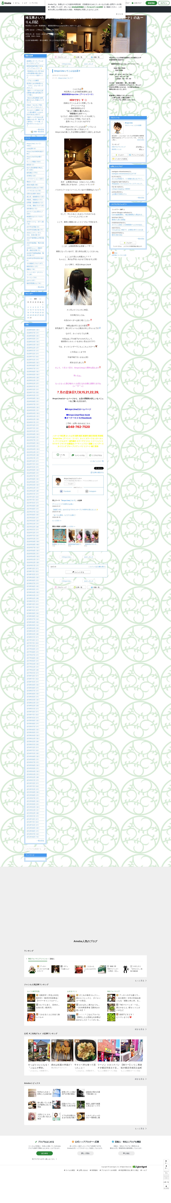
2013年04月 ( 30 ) (33, 807)
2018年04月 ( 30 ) (33, 628)
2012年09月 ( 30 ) (33, 828)
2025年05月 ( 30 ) (33, 374)
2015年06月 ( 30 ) (33, 730)
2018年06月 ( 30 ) (33, 622)
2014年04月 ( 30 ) (33, 771)
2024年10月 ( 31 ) (33, 395)
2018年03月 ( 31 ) (33, 631)
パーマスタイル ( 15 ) (34, 191)
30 (28, 318)
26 (35, 315)
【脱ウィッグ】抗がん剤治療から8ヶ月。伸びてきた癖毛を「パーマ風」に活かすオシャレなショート (35, 121)
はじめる (44, 1153)
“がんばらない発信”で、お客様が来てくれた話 (127, 230)
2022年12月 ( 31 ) (33, 461)
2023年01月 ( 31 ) (33, 458)
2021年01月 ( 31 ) (33, 530)
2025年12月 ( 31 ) (33, 354)
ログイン (164, 3)
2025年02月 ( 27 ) (33, 383)
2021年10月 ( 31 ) (33, 503)
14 (40, 310)
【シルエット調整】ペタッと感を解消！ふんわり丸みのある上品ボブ (35, 112)
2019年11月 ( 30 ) (33, 571)
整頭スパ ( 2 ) (31, 182)
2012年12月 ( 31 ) (33, 819)
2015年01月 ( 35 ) (33, 744)
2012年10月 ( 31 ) (33, 825)
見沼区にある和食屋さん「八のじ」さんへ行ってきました (35, 85)
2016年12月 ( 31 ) (33, 676)
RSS (115, 253)
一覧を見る (140, 198)
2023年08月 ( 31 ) (33, 437)
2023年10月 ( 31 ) (33, 431)
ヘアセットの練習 (33, 80)
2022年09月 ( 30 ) (33, 470)
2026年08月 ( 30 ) (33, 330)
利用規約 (95, 1170)
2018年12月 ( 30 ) (33, 604)
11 (33, 310)
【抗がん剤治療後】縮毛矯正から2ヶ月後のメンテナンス (35, 100)
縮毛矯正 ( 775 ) (32, 173)
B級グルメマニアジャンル (37, 959)
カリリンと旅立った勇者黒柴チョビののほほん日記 (128, 225)
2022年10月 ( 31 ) (33, 467)
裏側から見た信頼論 (118, 220)
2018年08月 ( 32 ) (33, 616)
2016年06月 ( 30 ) (33, 694)
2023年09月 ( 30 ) (33, 434)
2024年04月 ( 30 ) (33, 413)
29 (43, 315)
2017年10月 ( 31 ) (33, 646)
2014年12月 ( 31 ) (33, 747)
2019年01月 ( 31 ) (33, 601)
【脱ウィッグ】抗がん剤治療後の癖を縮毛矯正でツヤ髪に (35, 93)
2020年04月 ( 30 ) (33, 556)
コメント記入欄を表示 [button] (97, 567)
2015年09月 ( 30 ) (33, 720)
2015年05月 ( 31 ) (33, 732)
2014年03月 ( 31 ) (33, 774)
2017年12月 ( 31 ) (33, 640)
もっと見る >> (56, 520)
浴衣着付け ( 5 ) (32, 208)
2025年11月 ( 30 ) (33, 357)
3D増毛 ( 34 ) (31, 176)
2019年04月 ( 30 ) (33, 592)
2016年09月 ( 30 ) (33, 685)
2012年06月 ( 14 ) (33, 837)
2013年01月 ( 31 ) (33, 816)
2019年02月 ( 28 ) (33, 598)
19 (35, 312)
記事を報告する (98, 472)
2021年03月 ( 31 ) (33, 524)
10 (31, 310)
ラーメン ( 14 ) (32, 277)
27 (38, 315)
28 (40, 315)
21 (40, 312)
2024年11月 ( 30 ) (33, 392)
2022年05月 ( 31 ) (33, 482)
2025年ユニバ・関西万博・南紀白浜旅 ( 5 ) (34, 249)
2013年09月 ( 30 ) (33, 792)
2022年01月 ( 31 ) (33, 494)
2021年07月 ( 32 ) (33, 512)
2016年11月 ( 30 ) (33, 679)
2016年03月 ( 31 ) (33, 703)
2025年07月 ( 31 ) (33, 368)
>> (40, 299)
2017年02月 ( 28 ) (33, 670)
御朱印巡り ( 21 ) (32, 266)
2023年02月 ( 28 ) (33, 455)
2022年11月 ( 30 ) (33, 464)
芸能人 (52, 959)
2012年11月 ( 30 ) (33, 822)
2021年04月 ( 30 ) (33, 521)
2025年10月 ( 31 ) (33, 360)
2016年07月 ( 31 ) (33, 691)
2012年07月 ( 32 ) (33, 834)
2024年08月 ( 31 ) (33, 401)
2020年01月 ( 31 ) (33, 565)
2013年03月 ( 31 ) (33, 810)
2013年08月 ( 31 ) (33, 795)
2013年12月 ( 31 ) (33, 783)
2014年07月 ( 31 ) (33, 762)
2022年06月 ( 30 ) (33, 479)
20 (38, 312)
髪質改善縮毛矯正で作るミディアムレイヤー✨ (35, 67)
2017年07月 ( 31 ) (33, 655)
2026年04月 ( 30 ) (33, 342)
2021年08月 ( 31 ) (33, 509)
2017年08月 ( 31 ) (33, 652)
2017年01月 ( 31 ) (33, 673)
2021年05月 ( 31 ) (33, 518)
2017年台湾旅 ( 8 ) (33, 227)
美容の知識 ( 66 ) (32, 185)
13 (38, 310)
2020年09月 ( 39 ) (33, 541)
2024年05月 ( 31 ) (33, 410)
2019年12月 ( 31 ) (33, 568)
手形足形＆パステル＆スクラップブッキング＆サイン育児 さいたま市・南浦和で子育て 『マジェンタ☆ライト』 (128, 184)
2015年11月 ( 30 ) (33, 715)
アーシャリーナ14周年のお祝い (63, 504)
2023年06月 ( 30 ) (33, 443)
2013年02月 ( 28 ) (33, 813)
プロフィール (129, 125)
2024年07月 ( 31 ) (33, 404)
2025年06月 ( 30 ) (33, 371)
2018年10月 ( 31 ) (33, 610)
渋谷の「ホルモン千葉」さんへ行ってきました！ (35, 106)
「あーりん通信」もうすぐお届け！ (64, 515)
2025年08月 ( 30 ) (33, 365)
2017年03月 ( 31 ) (33, 667)
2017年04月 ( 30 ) (33, 664)
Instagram (92, 491)
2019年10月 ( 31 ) (33, 574)
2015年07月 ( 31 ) (33, 726)
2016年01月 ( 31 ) (33, 709)
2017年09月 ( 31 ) (33, 649)
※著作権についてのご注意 (119, 255)
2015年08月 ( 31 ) (33, 723)
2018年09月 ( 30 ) (33, 613)
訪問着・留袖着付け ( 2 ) (35, 202)
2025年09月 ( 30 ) (33, 363)
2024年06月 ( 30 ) (33, 407)
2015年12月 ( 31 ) (33, 712)
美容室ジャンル (116, 149)
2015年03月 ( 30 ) (33, 738)
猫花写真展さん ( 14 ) (34, 283)
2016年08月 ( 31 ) (33, 688)
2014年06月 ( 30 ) (33, 765)
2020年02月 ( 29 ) (33, 562)
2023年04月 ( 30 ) (33, 449)
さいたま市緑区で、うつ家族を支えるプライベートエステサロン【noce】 (128, 179)
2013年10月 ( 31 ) (33, 789)
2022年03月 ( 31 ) (33, 488)
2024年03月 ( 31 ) (33, 416)
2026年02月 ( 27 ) (33, 348)
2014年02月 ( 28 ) (33, 777)
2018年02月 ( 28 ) (33, 634)
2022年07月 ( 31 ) (33, 476)
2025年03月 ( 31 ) (33, 380)
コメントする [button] (80, 455)
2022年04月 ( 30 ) (33, 485)
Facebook (67, 491)
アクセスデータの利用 (109, 1170)
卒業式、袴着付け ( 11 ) (34, 200)
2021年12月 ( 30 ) (33, 497)
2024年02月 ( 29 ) (33, 419)
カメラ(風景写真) (33, 991)
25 (33, 315)
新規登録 (151, 3)
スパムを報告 (70, 1170)
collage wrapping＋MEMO (121, 189)
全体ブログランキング (119, 147)
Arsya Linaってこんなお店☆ (67, 71)
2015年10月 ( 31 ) (33, 718)
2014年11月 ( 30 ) (33, 750)
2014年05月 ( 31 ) (33, 768)
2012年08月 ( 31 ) (33, 831)
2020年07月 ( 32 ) (33, 547)
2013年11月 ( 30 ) (33, 786)
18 (33, 312)
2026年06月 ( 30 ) (33, 336)
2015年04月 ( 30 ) (33, 735)
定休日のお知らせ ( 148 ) (35, 188)
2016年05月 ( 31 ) (33, 697)
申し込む (126, 1153)
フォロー (70, 484)
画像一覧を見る (39, 132)
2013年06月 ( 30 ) (33, 801)
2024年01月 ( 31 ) (33, 422)
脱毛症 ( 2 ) (30, 165)
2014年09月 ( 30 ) (33, 756)
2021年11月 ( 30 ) (33, 500)
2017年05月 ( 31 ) (33, 661)
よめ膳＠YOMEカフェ (119, 194)
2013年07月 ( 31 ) (33, 798)
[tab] (37, 959)
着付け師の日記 (117, 235)
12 (35, 310)
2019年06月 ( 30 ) (33, 586)
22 (43, 312)
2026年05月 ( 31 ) (33, 339)
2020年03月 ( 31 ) (33, 559)
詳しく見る (85, 1153)
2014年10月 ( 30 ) (33, 753)
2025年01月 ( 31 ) (33, 386)
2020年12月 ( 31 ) (33, 533)
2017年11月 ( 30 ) (33, 643)
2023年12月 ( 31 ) (33, 425)
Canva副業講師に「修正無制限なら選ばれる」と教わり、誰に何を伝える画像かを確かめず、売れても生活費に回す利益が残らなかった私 (128, 215)
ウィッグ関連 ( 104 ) (34, 162)
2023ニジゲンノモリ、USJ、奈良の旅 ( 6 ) (34, 234)
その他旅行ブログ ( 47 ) (35, 263)
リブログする (97, 455)
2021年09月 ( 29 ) (33, 506)
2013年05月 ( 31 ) (33, 804)
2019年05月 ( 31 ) (33, 589)
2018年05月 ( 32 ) (33, 625)
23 (28, 315)
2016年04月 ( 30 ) (33, 700)
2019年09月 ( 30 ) (33, 577)
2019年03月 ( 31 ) (33, 595)
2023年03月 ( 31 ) (33, 452)
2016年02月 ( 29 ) (33, 706)
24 (31, 315)
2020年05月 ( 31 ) (33, 553)
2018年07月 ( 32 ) (33, 619)
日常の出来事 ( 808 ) (34, 194)
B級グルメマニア (113, 991)
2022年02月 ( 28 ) (33, 491)
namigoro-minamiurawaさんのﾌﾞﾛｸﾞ (124, 174)
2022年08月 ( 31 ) (33, 473)
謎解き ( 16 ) (31, 269)
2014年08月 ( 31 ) (33, 759)
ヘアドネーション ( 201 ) (35, 179)
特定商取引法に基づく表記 (129, 1170)
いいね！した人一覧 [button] (97, 461)
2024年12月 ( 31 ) (33, 389)
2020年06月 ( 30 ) (33, 550)
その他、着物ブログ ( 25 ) (35, 205)
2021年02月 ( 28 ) (33, 527)
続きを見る (140, 140)
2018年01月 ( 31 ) (33, 637)
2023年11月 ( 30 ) (33, 428)
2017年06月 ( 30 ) (33, 658)
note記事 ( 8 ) (31, 148)
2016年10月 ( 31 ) (33, 682)
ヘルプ (144, 1170)
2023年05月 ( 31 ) (33, 446)
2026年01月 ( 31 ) (33, 351)
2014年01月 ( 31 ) (33, 780)
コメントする (79, 572)
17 (31, 312)
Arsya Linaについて (65, 78)
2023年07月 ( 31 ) (33, 440)
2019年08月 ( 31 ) (33, 580)
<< (31, 299)
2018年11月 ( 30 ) (33, 607)
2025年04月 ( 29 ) (33, 377)
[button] (166, 1186)
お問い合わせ (83, 1170)
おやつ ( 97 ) (31, 280)
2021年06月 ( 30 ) (33, 515)
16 (28, 312)
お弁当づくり (72, 991)
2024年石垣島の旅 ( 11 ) (35, 230)
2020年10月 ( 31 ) (33, 539)
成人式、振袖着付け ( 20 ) (35, 197)
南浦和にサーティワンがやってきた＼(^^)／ (35, 62)
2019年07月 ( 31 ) (33, 583)
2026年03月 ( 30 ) (33, 345)
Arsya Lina (129, 123)
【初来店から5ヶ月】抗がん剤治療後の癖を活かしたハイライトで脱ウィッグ (35, 74)
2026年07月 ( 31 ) (33, 333)
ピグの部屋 (137, 125)
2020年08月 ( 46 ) (33, 544)
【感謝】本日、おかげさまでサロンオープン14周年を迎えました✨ (75, 509)
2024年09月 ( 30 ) (33, 398)
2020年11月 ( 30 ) (33, 536)
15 (43, 310)
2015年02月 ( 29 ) (33, 741)
